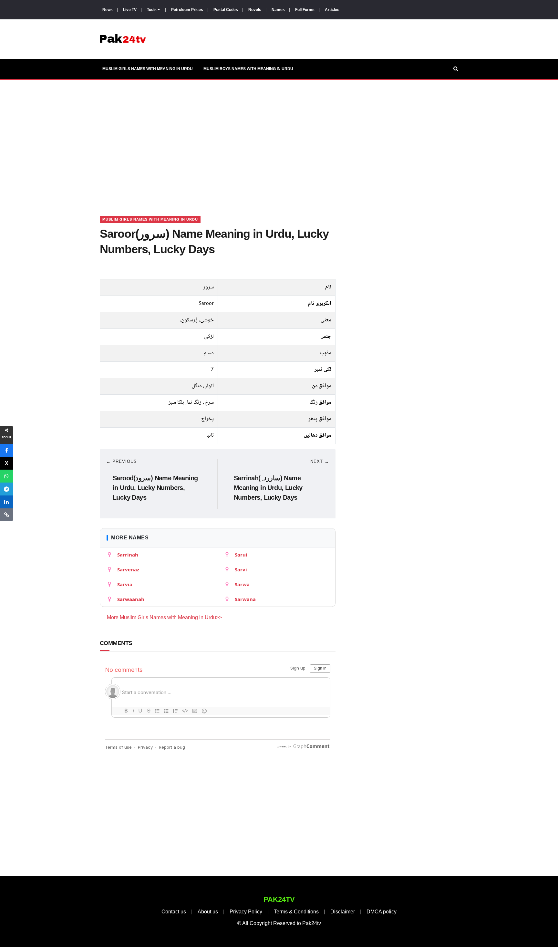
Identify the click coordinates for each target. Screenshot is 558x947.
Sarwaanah (130, 599)
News (107, 9)
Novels (254, 9)
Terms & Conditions (296, 911)
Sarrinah (127, 554)
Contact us (173, 911)
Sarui (241, 554)
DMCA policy (382, 911)
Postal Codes (225, 9)
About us (208, 911)
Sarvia (124, 584)
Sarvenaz (128, 569)
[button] (6, 450)
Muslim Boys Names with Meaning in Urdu (248, 69)
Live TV (130, 9)
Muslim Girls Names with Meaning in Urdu (147, 69)
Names (278, 9)
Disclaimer (342, 911)
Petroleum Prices (187, 9)
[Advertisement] (279, 140)
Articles (332, 9)
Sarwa (242, 584)
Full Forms (305, 9)
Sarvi (241, 569)
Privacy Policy (246, 911)
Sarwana (245, 599)
